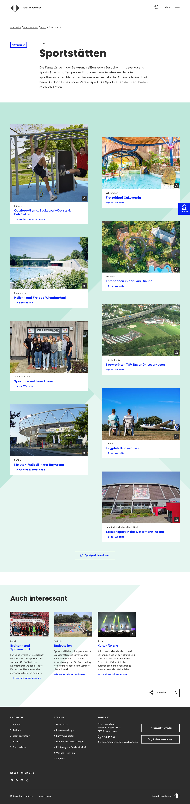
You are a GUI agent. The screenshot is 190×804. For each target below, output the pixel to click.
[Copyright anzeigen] (84, 198)
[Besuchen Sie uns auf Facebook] (11, 780)
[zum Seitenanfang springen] (176, 693)
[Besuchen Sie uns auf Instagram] (16, 780)
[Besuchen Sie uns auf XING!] (26, 780)
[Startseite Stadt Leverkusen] (177, 796)
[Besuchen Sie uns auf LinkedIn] (21, 780)
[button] (18, 45)
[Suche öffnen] (156, 8)
